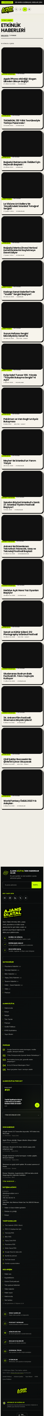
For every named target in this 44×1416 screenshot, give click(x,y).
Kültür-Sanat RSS (10, 1248)
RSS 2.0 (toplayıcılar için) (13, 1229)
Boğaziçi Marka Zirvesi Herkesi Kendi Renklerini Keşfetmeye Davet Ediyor (20, 250)
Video (6, 989)
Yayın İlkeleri (9, 1034)
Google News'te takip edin (13, 1252)
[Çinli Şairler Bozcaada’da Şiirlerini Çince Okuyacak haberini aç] (22, 740)
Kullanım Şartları (18, 1376)
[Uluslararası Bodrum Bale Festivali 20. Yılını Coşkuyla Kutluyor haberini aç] (22, 655)
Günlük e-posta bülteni (12, 1263)
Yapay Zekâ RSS (10, 1240)
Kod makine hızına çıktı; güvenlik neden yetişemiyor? (20, 1060)
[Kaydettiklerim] (20, 9)
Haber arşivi (9, 1293)
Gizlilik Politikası (10, 1027)
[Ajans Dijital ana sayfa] (7, 9)
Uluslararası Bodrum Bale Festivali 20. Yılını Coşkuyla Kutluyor (18, 676)
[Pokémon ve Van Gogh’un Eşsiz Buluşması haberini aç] (22, 400)
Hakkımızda (9, 1008)
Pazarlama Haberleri (11, 966)
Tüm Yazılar (9, 1019)
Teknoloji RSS (9, 1233)
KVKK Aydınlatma (10, 1030)
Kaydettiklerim (9, 1278)
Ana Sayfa (4, 35)
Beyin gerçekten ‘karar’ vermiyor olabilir (20, 1069)
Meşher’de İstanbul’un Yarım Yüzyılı (19, 462)
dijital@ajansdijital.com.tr (11, 1193)
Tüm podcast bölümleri (12, 1285)
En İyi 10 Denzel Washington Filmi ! (18, 1065)
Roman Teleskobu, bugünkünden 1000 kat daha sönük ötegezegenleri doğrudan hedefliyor (20, 1174)
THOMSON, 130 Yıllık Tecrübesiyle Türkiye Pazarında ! (21, 122)
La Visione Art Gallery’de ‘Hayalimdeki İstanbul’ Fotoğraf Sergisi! (21, 206)
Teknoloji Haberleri (11, 970)
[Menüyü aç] (29, 9)
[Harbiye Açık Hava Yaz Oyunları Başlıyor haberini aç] (22, 572)
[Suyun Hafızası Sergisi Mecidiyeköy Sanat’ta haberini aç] (22, 315)
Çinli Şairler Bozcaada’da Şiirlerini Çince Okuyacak (17, 760)
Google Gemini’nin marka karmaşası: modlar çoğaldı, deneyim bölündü (21, 1050)
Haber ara (8, 1274)
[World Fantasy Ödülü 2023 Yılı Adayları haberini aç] (22, 782)
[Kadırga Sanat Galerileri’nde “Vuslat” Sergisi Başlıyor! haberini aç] (22, 273)
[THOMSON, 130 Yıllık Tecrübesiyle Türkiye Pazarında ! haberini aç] (22, 102)
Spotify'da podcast (11, 1256)
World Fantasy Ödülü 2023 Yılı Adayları (19, 802)
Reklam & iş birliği (10, 1211)
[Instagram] (10, 898)
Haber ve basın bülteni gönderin (15, 1208)
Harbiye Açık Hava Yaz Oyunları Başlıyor (21, 591)
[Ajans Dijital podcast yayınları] (26, 898)
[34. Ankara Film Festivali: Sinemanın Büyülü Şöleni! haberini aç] (22, 699)
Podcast (7, 992)
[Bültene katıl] (25, 9)
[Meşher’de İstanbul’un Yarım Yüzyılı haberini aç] (22, 442)
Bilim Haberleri (9, 974)
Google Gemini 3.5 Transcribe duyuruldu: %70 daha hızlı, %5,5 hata (21, 1132)
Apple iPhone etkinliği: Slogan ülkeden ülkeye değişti (19, 80)
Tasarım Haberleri (10, 981)
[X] (20, 898)
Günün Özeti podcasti (12, 1281)
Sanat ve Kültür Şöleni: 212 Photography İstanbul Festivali (20, 633)
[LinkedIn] (15, 898)
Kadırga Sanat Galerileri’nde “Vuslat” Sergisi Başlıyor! (19, 293)
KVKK (36, 1376)
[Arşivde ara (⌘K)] (16, 9)
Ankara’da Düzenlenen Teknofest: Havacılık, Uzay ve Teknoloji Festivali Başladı (19, 549)
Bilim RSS (8, 1237)
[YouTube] (5, 898)
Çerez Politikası (7, 1379)
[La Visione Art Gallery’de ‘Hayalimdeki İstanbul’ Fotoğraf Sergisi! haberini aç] (22, 185)
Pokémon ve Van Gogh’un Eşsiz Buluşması (20, 420)
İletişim (7, 1015)
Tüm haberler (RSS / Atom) (14, 1225)
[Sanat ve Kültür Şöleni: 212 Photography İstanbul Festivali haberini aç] (22, 613)
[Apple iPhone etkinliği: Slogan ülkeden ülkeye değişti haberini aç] (22, 60)
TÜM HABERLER (9, 1181)
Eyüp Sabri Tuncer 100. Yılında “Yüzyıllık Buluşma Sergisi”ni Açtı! (20, 377)
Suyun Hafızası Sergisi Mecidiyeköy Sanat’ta (15, 334)
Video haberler (9, 1289)
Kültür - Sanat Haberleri (12, 985)
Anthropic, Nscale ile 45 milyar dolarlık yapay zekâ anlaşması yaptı (19, 1148)
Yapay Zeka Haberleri (12, 977)
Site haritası (8, 1300)
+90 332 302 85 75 (9, 1198)
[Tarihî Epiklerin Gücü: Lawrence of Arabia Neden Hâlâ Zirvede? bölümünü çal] (37, 1105)
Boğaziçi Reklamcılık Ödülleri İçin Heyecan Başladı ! (21, 163)
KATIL (36, 885)
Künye (7, 1012)
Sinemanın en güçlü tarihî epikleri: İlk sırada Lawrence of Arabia (21, 1165)
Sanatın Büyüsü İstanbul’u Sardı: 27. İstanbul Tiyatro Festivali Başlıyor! (21, 505)
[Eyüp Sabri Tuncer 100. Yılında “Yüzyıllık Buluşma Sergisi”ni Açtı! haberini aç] (22, 356)
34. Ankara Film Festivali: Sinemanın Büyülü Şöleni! (17, 719)
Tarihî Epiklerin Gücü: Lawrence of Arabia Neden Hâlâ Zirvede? (13, 1102)
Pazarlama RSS (10, 1244)
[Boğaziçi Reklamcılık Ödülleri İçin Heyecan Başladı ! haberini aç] (22, 143)
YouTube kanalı (10, 1259)
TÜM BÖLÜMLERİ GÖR (22, 1115)
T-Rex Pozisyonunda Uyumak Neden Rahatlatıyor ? (23, 1055)
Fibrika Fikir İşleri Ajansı (17, 1373)
